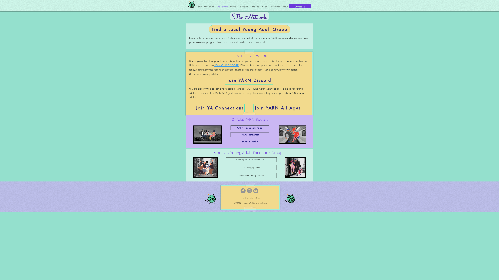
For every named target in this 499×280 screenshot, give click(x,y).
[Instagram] (249, 190)
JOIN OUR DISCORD (226, 65)
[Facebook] (243, 190)
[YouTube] (255, 190)
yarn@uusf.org (253, 198)
